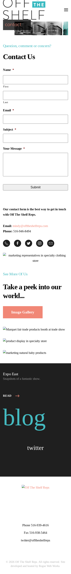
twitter (35, 447)
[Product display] (25, 341)
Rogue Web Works (49, 566)
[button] (66, 10)
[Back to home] (24, 10)
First (5, 86)
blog (24, 417)
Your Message (14, 148)
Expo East (10, 374)
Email (8, 110)
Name (8, 69)
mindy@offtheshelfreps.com (30, 226)
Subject (9, 129)
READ (7, 395)
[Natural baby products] (24, 352)
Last (5, 102)
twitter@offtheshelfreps (35, 540)
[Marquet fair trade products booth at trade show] (34, 329)
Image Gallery (22, 312)
